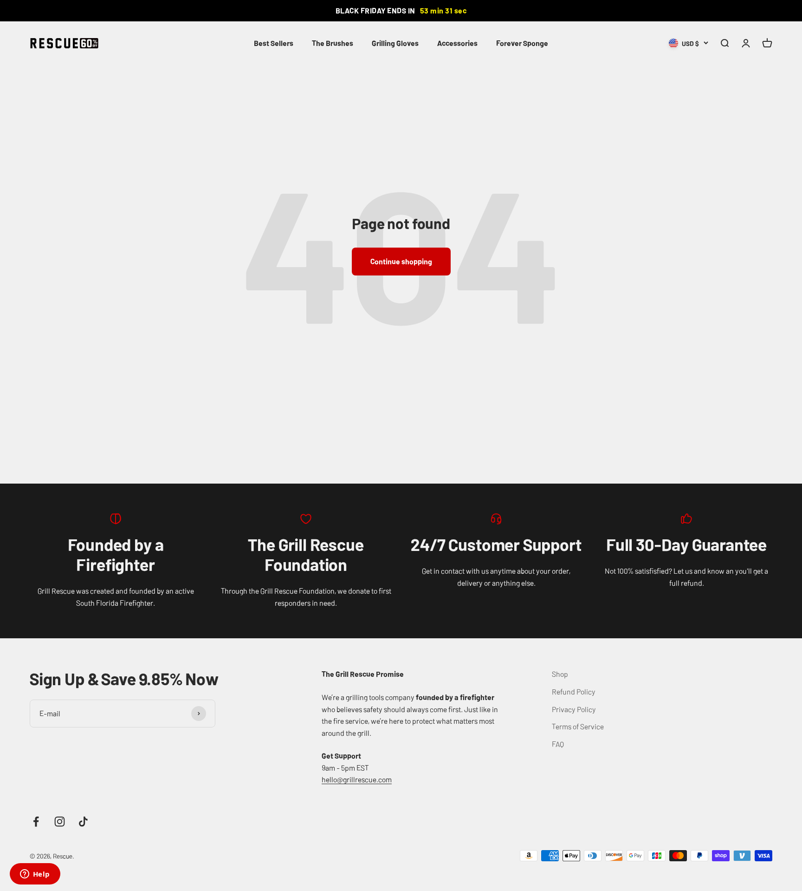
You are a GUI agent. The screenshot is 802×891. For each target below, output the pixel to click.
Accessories (457, 43)
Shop (560, 673)
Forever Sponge (522, 43)
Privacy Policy (574, 709)
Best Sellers (273, 43)
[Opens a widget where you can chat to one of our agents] (34, 874)
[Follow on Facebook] (36, 821)
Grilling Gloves (395, 43)
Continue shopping (401, 261)
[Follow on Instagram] (59, 821)
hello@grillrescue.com (357, 779)
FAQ (558, 744)
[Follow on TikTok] (83, 821)
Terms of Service (578, 726)
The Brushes (332, 43)
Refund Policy (573, 691)
